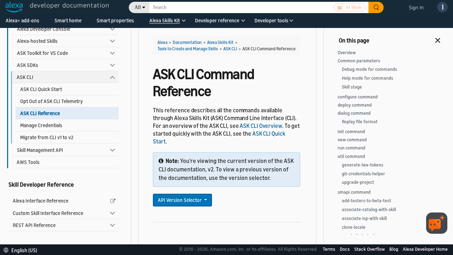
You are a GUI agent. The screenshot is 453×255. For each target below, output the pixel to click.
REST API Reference (34, 225)
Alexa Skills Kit (164, 20)
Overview (347, 52)
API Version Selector (180, 200)
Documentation (187, 42)
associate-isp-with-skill (364, 218)
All (137, 7)
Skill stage (352, 87)
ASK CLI (25, 77)
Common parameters (359, 60)
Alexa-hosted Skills (37, 41)
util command (351, 156)
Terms (329, 249)
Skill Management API (40, 150)
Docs (345, 249)
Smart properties (115, 20)
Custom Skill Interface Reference (48, 213)
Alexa (162, 42)
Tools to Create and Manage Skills (187, 48)
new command (352, 139)
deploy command (355, 105)
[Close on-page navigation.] (438, 38)
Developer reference (217, 20)
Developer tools (271, 20)
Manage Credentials (41, 125)
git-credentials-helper (363, 173)
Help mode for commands (367, 78)
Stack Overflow (370, 249)
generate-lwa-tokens (362, 165)
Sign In (416, 7)
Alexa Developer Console (43, 29)
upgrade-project (358, 182)
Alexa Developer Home (425, 249)
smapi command (354, 192)
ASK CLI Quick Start (41, 89)
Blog (394, 249)
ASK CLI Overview (261, 125)
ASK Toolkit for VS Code (42, 53)
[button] (164, 23)
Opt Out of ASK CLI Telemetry (51, 101)
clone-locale (354, 227)
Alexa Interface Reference (40, 201)
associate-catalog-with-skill (369, 209)
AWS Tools (28, 162)
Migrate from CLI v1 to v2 (46, 137)
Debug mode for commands (369, 69)
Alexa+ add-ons (22, 20)
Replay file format (360, 121)
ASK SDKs (27, 65)
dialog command (354, 113)
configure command (358, 97)
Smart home (68, 20)
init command (351, 131)
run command (351, 148)
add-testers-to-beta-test (366, 200)
